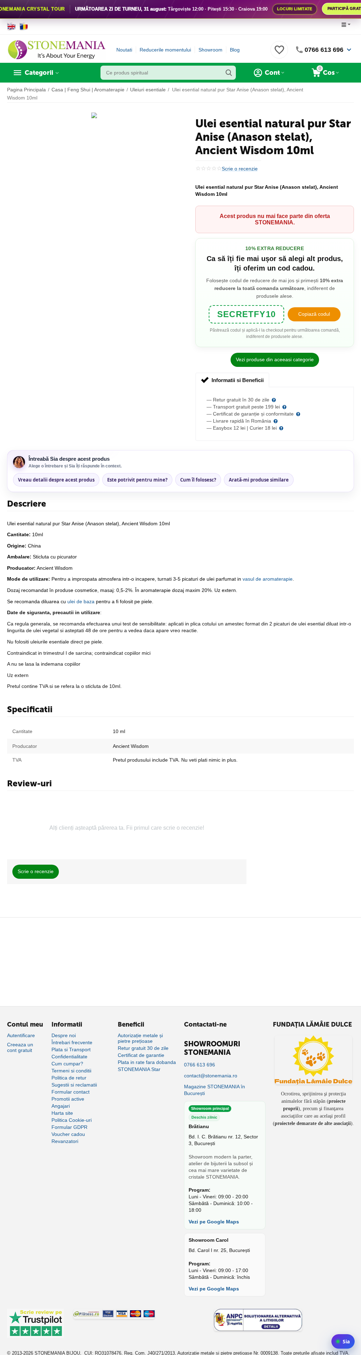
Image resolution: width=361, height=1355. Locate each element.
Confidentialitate (69, 1056)
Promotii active (67, 1099)
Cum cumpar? (67, 1063)
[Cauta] (229, 73)
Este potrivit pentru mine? (137, 480)
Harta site (62, 1113)
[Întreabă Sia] (343, 1341)
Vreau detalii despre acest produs (56, 480)
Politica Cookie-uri (71, 1120)
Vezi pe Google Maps (214, 1221)
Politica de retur (68, 1078)
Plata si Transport (71, 1049)
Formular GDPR (69, 1127)
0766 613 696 (324, 49)
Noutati (124, 50)
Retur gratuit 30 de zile (143, 1048)
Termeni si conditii (71, 1070)
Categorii (39, 72)
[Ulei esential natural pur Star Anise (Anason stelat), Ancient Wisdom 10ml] (94, 115)
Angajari (60, 1106)
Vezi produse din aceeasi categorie (275, 359)
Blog (235, 50)
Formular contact (70, 1092)
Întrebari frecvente (71, 1042)
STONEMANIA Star (139, 1069)
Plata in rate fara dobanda (147, 1062)
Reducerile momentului (165, 50)
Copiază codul (314, 314)
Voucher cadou (68, 1134)
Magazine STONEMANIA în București (214, 1090)
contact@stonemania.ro (210, 1075)
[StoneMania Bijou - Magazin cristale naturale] (56, 49)
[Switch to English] (11, 26)
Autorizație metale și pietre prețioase (140, 1038)
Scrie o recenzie (240, 168)
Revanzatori (64, 1141)
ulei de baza (80, 601)
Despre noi (63, 1035)
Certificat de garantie (141, 1055)
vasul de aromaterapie (268, 579)
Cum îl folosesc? (198, 480)
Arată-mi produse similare (259, 480)
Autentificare (21, 1035)
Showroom (210, 50)
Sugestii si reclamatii (74, 1085)
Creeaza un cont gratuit (20, 1047)
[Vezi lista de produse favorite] (279, 53)
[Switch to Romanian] (23, 26)
